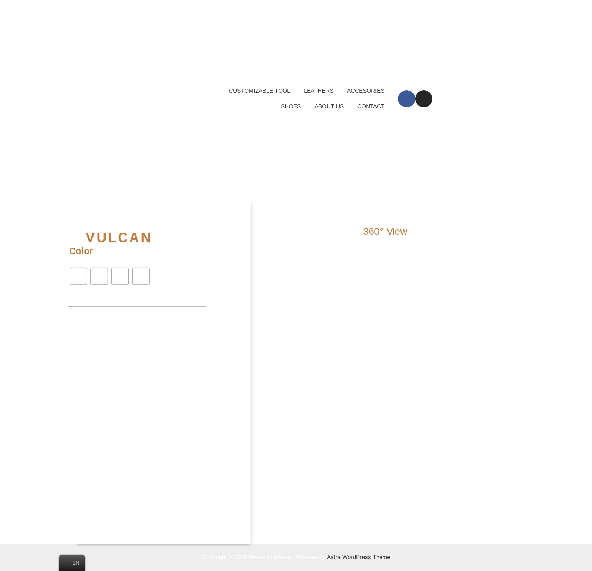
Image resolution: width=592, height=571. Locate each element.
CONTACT (370, 106)
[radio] (78, 276)
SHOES (291, 106)
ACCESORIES (365, 91)
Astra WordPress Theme (358, 557)
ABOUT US (329, 106)
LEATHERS (318, 91)
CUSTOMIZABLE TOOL (259, 91)
